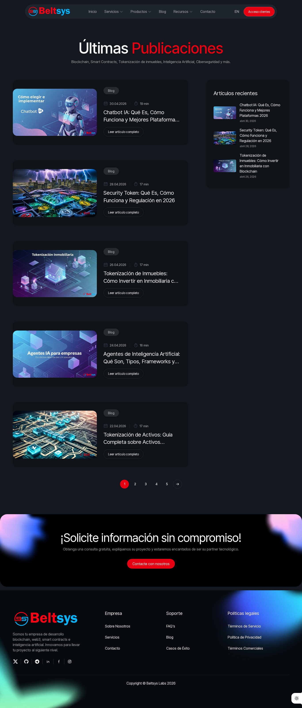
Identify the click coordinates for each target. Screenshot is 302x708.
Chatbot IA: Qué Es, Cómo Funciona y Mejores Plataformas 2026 (140, 119)
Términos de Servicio (244, 626)
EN (237, 11)
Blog (111, 90)
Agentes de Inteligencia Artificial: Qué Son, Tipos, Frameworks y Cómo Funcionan (141, 361)
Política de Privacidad (244, 637)
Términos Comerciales (245, 648)
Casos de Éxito (178, 648)
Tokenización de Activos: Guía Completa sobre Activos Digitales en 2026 (137, 442)
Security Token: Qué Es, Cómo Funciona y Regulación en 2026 (258, 135)
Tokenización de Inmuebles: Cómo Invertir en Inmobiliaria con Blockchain (141, 280)
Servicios (112, 637)
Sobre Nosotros (117, 626)
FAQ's (170, 626)
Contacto (207, 11)
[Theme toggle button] (296, 698)
